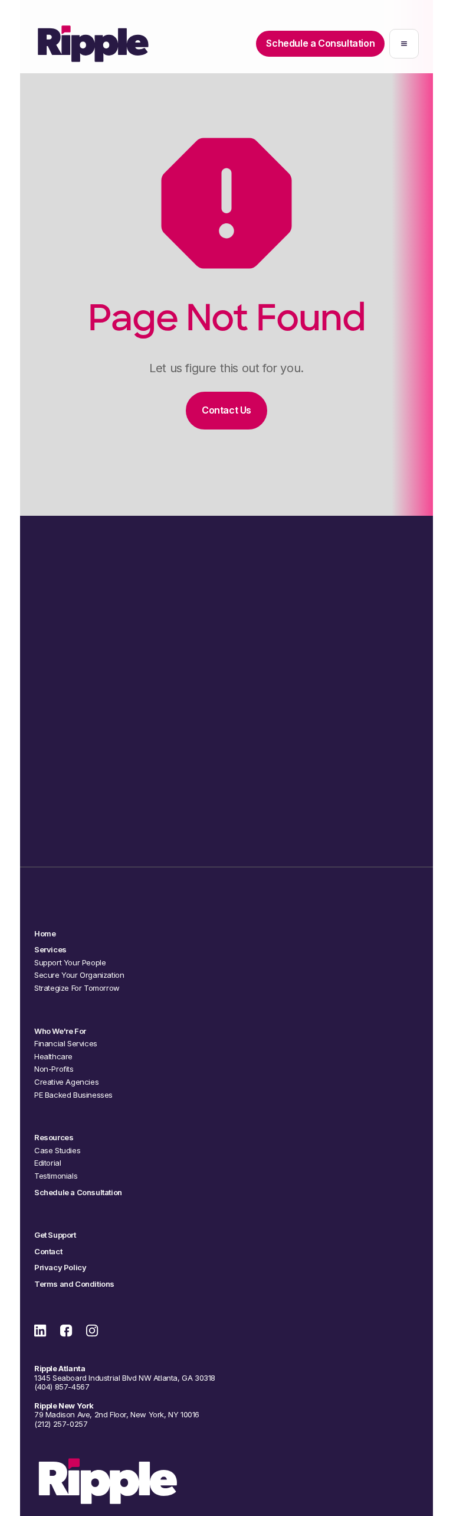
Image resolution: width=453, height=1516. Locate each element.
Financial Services (65, 1043)
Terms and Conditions (74, 1284)
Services (50, 949)
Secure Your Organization (79, 975)
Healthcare (53, 1056)
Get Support (55, 1235)
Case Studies (57, 1150)
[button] (404, 43)
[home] (93, 43)
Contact (48, 1251)
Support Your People (70, 962)
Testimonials (55, 1176)
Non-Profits (54, 1069)
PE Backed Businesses (73, 1095)
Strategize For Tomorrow (77, 988)
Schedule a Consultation (226, 809)
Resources (53, 1137)
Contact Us (226, 410)
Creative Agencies (66, 1082)
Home (44, 933)
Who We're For (60, 1031)
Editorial (47, 1163)
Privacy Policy (60, 1267)
